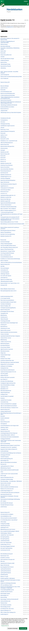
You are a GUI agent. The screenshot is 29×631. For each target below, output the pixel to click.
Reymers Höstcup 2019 (5, 264)
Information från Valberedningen (7, 381)
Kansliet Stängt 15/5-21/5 (5, 544)
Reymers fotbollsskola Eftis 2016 (7, 477)
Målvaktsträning (4, 315)
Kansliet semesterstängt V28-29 (7, 296)
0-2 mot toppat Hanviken (5, 298)
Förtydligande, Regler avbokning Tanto (8, 383)
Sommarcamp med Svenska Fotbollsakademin (10, 436)
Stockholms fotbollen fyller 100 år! (7, 360)
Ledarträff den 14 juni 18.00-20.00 (7, 535)
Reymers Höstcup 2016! (5, 431)
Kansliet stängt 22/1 (4, 614)
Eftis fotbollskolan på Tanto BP (7, 553)
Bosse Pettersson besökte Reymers (7, 369)
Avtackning (3, 356)
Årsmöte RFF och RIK (5, 138)
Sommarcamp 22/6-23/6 (5, 550)
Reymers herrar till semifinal (6, 100)
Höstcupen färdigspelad (5, 178)
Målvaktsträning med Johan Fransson (8, 529)
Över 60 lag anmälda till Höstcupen (7, 253)
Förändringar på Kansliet (5, 320)
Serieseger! (3, 150)
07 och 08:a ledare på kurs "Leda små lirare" (9, 519)
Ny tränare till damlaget (5, 241)
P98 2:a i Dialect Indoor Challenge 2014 (8, 612)
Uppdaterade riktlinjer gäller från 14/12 (8, 195)
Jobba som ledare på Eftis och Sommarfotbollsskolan (11, 262)
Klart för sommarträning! (5, 443)
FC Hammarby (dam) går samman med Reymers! (10, 492)
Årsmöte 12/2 (3, 159)
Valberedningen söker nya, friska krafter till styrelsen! (11, 112)
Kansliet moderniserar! (5, 418)
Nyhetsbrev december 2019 (6, 236)
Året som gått (3, 475)
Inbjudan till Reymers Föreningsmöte (8, 131)
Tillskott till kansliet (4, 319)
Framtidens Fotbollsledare (6, 303)
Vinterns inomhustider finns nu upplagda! (8, 403)
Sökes (2, 471)
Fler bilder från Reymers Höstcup (7, 504)
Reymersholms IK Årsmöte (6, 66)
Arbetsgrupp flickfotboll (5, 454)
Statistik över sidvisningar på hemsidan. (8, 583)
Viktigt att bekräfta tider (5, 392)
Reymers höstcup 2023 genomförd (7, 146)
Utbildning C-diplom (4, 427)
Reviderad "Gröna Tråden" (6, 358)
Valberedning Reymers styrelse (7, 281)
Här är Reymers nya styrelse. (6, 604)
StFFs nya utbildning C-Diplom (6, 585)
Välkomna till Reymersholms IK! (7, 142)
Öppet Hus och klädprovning (6, 279)
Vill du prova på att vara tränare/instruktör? (9, 518)
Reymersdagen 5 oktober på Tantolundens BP (9, 599)
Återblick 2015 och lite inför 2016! (7, 488)
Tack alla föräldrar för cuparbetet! (7, 396)
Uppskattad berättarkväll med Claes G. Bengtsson (10, 335)
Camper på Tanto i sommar (6, 337)
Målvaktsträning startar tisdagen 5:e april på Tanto (10, 445)
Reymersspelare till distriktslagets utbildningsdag (10, 499)
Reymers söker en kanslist (6, 483)
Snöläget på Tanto (4, 394)
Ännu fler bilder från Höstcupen (7, 502)
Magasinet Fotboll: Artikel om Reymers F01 (9, 449)
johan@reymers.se (9, 26)
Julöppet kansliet (4, 110)
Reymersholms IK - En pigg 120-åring (8, 251)
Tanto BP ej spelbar (4, 373)
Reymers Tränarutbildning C (6, 232)
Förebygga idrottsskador (5, 438)
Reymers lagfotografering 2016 (7, 458)
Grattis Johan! (3, 51)
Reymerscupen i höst (5, 555)
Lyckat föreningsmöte (5, 74)
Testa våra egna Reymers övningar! (7, 58)
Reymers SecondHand (5, 167)
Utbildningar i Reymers (5, 273)
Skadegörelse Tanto (4, 368)
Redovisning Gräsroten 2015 (6, 494)
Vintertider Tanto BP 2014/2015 (6, 591)
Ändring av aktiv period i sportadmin (8, 377)
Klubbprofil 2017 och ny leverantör (7, 364)
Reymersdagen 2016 (4, 460)
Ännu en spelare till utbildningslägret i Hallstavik (10, 531)
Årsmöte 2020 (3, 239)
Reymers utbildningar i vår (6, 610)
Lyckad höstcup (4, 506)
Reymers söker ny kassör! (6, 330)
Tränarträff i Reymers (5, 456)
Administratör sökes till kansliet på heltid (8, 206)
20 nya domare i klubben (5, 347)
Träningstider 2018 (4, 313)
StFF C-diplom (3, 501)
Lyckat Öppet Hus (4, 277)
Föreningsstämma (4, 120)
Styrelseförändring (4, 574)
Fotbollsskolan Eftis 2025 (5, 118)
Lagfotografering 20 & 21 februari (7, 466)
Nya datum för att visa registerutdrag (8, 234)
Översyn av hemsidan (5, 334)
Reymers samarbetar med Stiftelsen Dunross (9, 486)
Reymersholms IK (4, 326)
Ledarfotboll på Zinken (5, 540)
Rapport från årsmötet (5, 182)
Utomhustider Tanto (4, 401)
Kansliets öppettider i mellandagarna (8, 578)
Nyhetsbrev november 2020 (6, 197)
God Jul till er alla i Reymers (6, 275)
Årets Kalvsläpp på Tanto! (5, 606)
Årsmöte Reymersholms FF (6, 170)
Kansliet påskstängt (4, 451)
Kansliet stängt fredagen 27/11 (7, 490)
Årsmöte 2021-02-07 (4, 191)
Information (3, 121)
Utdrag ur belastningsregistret (6, 243)
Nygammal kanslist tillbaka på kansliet (8, 202)
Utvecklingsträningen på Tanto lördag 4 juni (9, 433)
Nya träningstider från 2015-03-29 (7, 567)
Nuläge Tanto (3, 352)
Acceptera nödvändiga (13, 628)
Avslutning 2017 (4, 324)
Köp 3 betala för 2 (4, 379)
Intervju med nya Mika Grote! (6, 54)
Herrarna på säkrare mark (5, 601)
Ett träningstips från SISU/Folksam (7, 311)
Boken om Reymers (4, 260)
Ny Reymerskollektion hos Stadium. (7, 106)
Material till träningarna (5, 343)
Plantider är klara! (4, 602)
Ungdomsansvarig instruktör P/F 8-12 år (8, 371)
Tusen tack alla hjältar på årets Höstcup (8, 245)
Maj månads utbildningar (5, 46)
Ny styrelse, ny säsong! (5, 557)
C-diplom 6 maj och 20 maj (6, 341)
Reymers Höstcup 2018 (5, 309)
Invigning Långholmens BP (6, 411)
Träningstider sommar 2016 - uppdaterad (8, 447)
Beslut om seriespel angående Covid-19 (8, 210)
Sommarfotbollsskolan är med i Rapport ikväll (9, 425)
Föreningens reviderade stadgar (7, 479)
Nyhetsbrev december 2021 (6, 174)
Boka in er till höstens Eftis (6, 254)
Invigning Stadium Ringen (5, 354)
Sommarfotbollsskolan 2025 (6, 91)
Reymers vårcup (4, 62)
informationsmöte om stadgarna (7, 514)
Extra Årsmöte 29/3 (4, 172)
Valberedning (3, 68)
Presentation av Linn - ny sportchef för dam (9, 140)
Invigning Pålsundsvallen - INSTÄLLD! (8, 434)
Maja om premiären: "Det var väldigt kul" (8, 208)
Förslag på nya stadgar (5, 523)
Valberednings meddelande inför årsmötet (9, 104)
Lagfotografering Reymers (6, 568)
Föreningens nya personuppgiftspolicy (8, 307)
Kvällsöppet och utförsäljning (6, 366)
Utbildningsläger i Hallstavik (6, 533)
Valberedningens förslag (5, 64)
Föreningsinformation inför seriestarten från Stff (10, 217)
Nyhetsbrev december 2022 (6, 163)
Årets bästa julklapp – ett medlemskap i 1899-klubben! (11, 481)
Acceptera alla (23, 628)
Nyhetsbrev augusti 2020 (5, 201)
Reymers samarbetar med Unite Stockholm (9, 332)
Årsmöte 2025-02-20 (4, 108)
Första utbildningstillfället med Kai (7, 589)
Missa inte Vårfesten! (5, 85)
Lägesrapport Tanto (4, 386)
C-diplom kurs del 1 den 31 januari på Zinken (9, 473)
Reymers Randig (4, 597)
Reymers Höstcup (4, 44)
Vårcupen (2, 127)
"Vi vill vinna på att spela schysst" (7, 212)
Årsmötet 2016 (3, 464)
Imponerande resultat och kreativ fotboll (8, 302)
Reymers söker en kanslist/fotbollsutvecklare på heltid (11, 76)
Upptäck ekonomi (4, 87)
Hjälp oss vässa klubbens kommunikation (9, 405)
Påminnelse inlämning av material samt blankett (10, 362)
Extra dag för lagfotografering (6, 548)
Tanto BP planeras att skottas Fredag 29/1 (9, 184)
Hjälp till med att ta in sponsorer (7, 349)
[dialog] (14, 623)
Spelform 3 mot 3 (4, 135)
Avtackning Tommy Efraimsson (7, 165)
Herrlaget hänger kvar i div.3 (6, 176)
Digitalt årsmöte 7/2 (7, 20)
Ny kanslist (3, 416)
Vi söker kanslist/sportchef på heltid (8, 95)
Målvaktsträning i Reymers (6, 468)
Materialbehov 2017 (4, 388)
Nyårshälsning (3, 136)
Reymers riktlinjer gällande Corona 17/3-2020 (9, 221)
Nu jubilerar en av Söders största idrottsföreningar (10, 258)
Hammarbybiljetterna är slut (6, 516)
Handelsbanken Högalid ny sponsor (8, 125)
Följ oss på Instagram (5, 268)
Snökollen (2, 56)
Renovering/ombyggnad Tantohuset (8, 546)
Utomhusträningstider (5, 271)
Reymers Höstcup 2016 (5, 409)
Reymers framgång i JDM (5, 305)
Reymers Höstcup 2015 (5, 512)
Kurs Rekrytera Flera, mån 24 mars (7, 608)
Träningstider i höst (4, 429)
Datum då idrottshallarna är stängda (8, 384)
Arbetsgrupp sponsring (5, 123)
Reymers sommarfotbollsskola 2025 (8, 93)
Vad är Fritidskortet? (4, 78)
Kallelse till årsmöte (4, 375)
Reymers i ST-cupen (4, 576)
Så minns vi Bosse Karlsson (6, 204)
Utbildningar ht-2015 (4, 527)
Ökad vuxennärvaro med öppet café (7, 559)
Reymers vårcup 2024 (5, 144)
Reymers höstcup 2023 (5, 153)
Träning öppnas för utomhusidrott (7, 187)
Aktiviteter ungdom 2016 (5, 484)
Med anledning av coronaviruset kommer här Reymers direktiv (12, 223)
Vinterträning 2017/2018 (5, 328)
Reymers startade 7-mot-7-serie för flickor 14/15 (10, 283)
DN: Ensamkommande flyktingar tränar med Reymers (11, 452)
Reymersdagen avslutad (5, 593)
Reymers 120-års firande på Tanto (7, 249)
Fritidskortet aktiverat (5, 60)
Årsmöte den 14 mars (5, 129)
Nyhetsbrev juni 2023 (5, 152)
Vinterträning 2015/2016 (5, 525)
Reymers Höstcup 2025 (5, 82)
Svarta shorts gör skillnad (5, 189)
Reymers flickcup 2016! (5, 421)
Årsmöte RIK (3, 52)
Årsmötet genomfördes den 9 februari (8, 230)
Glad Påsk (2, 266)
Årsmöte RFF (3, 157)
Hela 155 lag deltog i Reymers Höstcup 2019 (9, 247)
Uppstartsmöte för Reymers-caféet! (7, 563)
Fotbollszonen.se (4, 317)
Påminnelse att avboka (5, 351)
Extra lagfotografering (5, 536)
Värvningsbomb (4, 423)
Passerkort (3, 398)
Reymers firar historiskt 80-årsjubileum (8, 180)
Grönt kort (2, 419)
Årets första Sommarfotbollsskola (7, 300)
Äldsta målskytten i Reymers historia (8, 288)
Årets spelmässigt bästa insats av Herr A (8, 290)
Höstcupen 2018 (4, 285)
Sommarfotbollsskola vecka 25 (7, 256)
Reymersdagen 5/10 (4, 595)
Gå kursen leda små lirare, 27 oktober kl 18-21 (9, 407)
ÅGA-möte (3, 561)
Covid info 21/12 (4, 193)
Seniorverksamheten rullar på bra (7, 169)
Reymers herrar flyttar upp (6, 199)
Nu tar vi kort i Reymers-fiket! (6, 542)
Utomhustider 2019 (4, 270)
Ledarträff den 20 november (6, 400)
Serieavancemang (4, 148)
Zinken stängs (3, 521)
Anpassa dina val (5, 625)
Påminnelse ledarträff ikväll (6, 390)
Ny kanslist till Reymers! (5, 345)
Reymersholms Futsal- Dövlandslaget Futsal (9, 322)
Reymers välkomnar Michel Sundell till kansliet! (10, 469)
